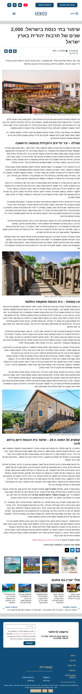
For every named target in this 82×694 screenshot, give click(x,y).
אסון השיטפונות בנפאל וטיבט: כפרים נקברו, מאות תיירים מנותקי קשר (42, 598)
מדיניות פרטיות (68, 682)
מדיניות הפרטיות (18, 634)
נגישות (72, 670)
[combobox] (68, 14)
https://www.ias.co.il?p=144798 (45, 540)
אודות (73, 660)
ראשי (73, 655)
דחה (44, 691)
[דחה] (78, 688)
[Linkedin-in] (20, 5)
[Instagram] (14, 5)
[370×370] (31, 573)
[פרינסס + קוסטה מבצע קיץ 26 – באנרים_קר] (50, 573)
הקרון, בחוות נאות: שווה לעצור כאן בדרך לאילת (74, 596)
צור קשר (71, 665)
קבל (50, 691)
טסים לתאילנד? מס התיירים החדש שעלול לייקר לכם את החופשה (9, 598)
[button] (14, 13)
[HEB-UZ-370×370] (69, 573)
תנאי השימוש (31, 634)
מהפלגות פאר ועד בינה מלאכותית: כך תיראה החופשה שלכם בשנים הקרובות (24, 598)
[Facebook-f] (9, 5)
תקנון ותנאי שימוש (70, 676)
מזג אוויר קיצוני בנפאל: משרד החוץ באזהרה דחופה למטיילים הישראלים (58, 598)
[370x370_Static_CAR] (12, 573)
